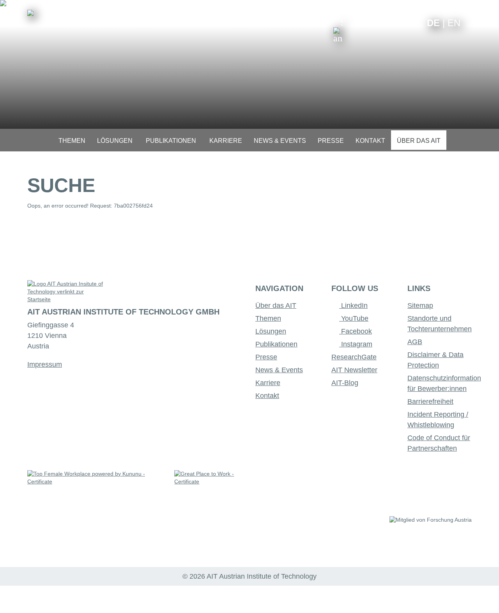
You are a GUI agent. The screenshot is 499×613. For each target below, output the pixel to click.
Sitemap (420, 305)
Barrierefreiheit (430, 401)
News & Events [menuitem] (280, 140)
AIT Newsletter (354, 370)
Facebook (355, 331)
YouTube (353, 318)
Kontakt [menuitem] (370, 140)
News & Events (279, 370)
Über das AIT (275, 305)
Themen (268, 318)
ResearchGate (354, 357)
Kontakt (267, 396)
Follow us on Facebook (415, 22)
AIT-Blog (344, 383)
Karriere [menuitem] (225, 140)
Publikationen (276, 344)
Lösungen (270, 331)
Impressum (44, 364)
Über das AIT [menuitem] (419, 140)
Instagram (355, 344)
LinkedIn (353, 305)
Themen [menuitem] (71, 140)
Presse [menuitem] (331, 140)
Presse (266, 357)
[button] (338, 30)
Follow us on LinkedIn (391, 22)
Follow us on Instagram (403, 22)
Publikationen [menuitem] (171, 140)
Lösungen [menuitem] (115, 140)
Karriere (267, 383)
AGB (414, 342)
